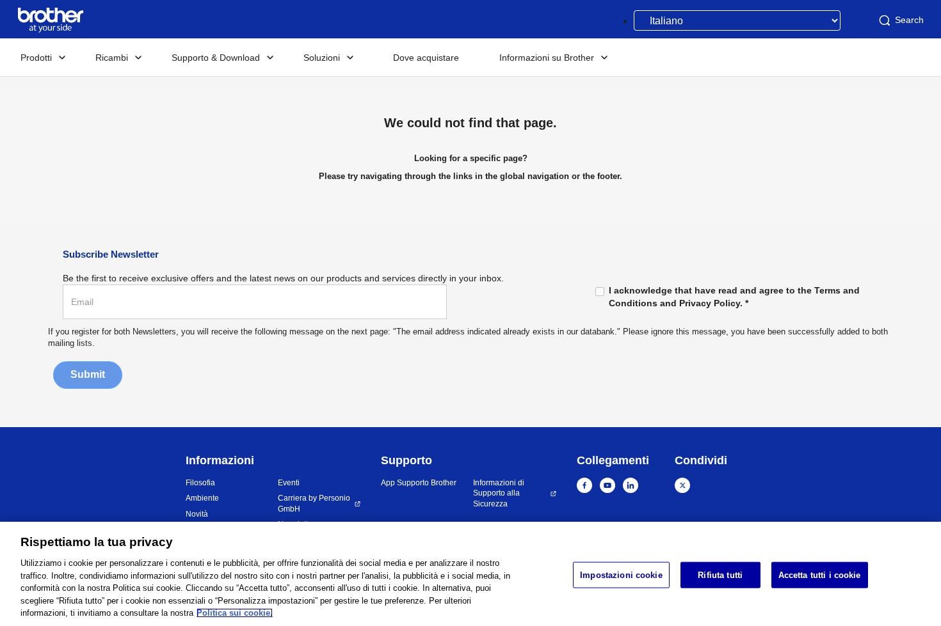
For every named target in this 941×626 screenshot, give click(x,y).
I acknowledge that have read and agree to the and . (734, 296)
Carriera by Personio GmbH (314, 503)
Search (909, 20)
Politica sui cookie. (235, 613)
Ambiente (202, 498)
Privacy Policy (709, 303)
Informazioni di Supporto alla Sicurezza (498, 493)
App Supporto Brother (418, 482)
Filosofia (200, 482)
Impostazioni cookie (621, 574)
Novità (197, 514)
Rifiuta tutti (720, 574)
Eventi (289, 482)
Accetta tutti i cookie (819, 574)
